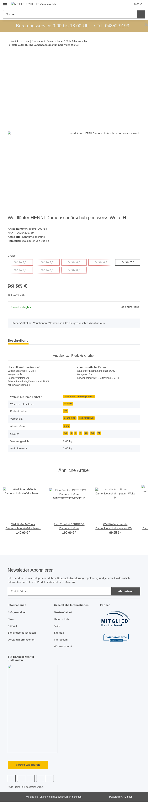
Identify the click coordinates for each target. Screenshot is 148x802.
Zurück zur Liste (20, 41)
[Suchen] (141, 14)
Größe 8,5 (77, 270)
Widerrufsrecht (63, 646)
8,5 (65, 433)
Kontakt (12, 625)
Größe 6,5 (104, 262)
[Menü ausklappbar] (5, 3)
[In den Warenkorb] (11, 65)
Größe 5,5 (50, 262)
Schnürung (69, 418)
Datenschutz (61, 619)
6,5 (92, 433)
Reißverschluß (86, 418)
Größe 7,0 (131, 262)
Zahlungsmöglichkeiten (22, 632)
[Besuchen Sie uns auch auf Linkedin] (50, 778)
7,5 (99, 433)
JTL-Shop (127, 796)
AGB (57, 625)
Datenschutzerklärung (70, 578)
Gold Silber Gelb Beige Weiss (79, 396)
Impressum (61, 639)
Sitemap (59, 632)
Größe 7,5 (23, 270)
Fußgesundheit (17, 612)
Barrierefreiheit (63, 612)
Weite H (68, 403)
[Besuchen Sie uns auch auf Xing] (40, 778)
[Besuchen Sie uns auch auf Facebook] (12, 778)
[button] (113, 4)
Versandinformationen (21, 639)
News (11, 619)
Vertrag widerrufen (28, 764)
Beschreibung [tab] (18, 340)
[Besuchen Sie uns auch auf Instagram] (31, 778)
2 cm (66, 426)
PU (65, 411)
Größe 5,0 (23, 262)
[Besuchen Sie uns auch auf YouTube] (21, 778)
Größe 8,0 (50, 270)
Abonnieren (126, 591)
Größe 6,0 (77, 262)
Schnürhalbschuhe (33, 236)
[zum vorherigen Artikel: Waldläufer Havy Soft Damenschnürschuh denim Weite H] (128, 53)
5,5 (86, 433)
